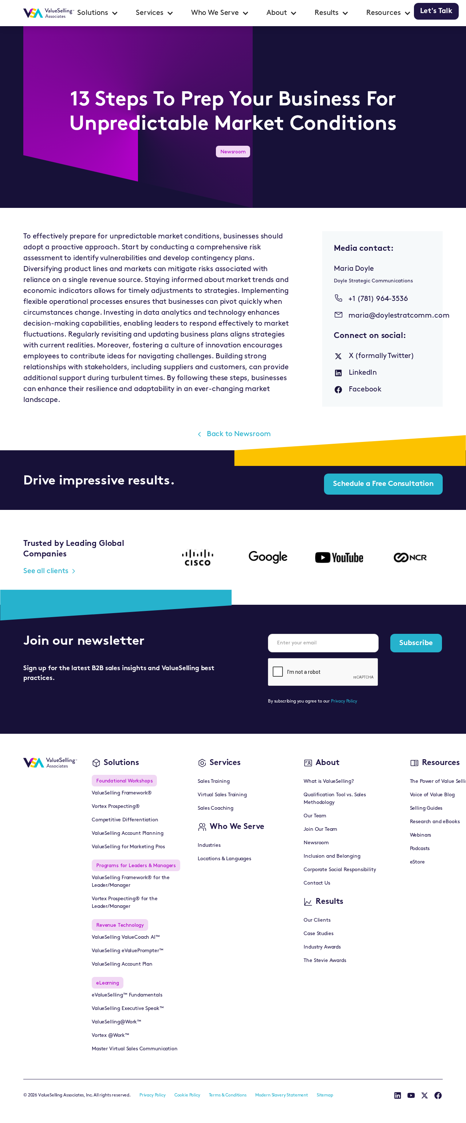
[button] (97, 13)
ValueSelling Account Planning (127, 833)
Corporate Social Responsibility (340, 870)
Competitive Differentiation (125, 820)
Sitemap (325, 1095)
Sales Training (214, 781)
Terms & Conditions (227, 1095)
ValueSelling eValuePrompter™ (127, 951)
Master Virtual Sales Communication (135, 1049)
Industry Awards (322, 947)
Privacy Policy (344, 701)
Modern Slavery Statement (281, 1095)
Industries (209, 845)
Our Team (315, 816)
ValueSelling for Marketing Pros (128, 847)
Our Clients (317, 920)
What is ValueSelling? (329, 781)
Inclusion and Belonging (332, 856)
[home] (48, 13)
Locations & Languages (224, 859)
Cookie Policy (187, 1095)
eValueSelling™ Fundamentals (127, 995)
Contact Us (317, 883)
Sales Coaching (215, 808)
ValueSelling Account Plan (122, 964)
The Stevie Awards (325, 960)
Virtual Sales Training (222, 795)
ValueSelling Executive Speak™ (127, 1008)
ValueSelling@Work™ (116, 1022)
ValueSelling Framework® (122, 793)
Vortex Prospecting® (116, 806)
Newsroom (316, 843)
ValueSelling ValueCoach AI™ (126, 937)
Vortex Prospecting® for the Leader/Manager (125, 902)
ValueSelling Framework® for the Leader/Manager (131, 881)
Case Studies (318, 934)
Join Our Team (320, 829)
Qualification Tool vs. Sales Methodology (335, 798)
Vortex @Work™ (110, 1035)
